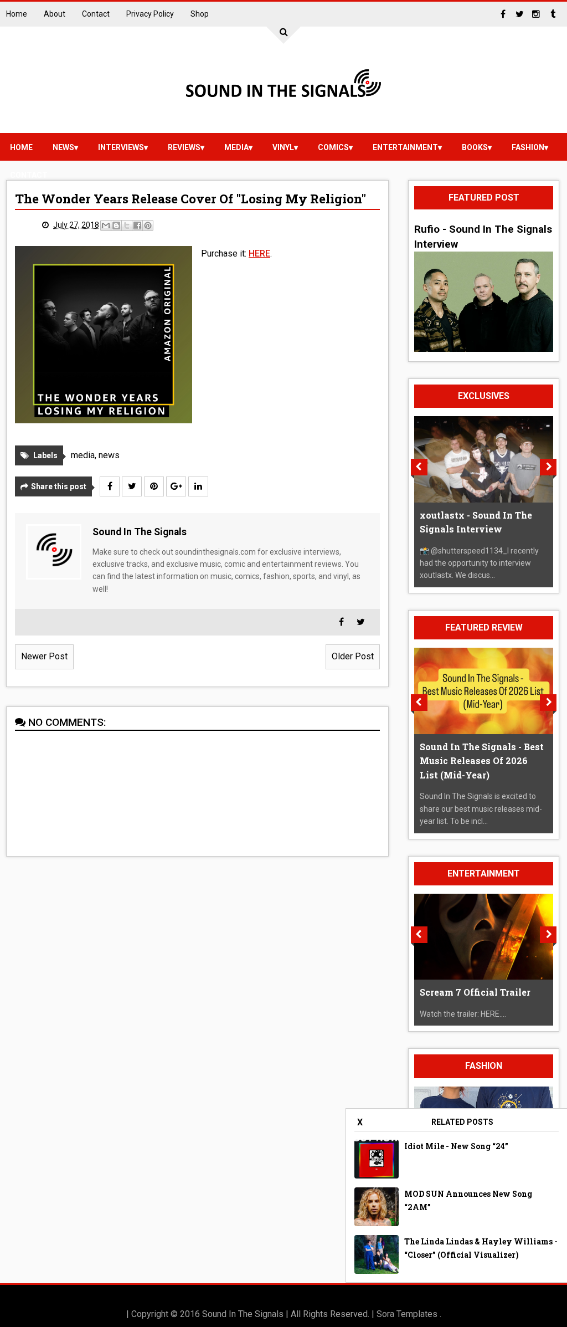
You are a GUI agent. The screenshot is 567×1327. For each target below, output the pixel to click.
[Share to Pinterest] (147, 225)
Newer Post (44, 656)
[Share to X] (126, 225)
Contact (96, 13)
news (63, 147)
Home (16, 13)
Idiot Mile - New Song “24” (456, 1146)
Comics (333, 147)
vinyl (283, 147)
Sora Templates (407, 1314)
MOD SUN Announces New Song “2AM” (468, 1200)
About (54, 13)
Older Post (353, 656)
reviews (184, 147)
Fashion (528, 147)
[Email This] (105, 225)
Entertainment (405, 147)
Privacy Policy (150, 13)
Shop (199, 13)
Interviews (121, 147)
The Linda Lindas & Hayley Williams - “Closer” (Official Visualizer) (481, 1248)
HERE (259, 253)
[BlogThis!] (116, 225)
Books (475, 147)
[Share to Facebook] (137, 225)
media (236, 147)
